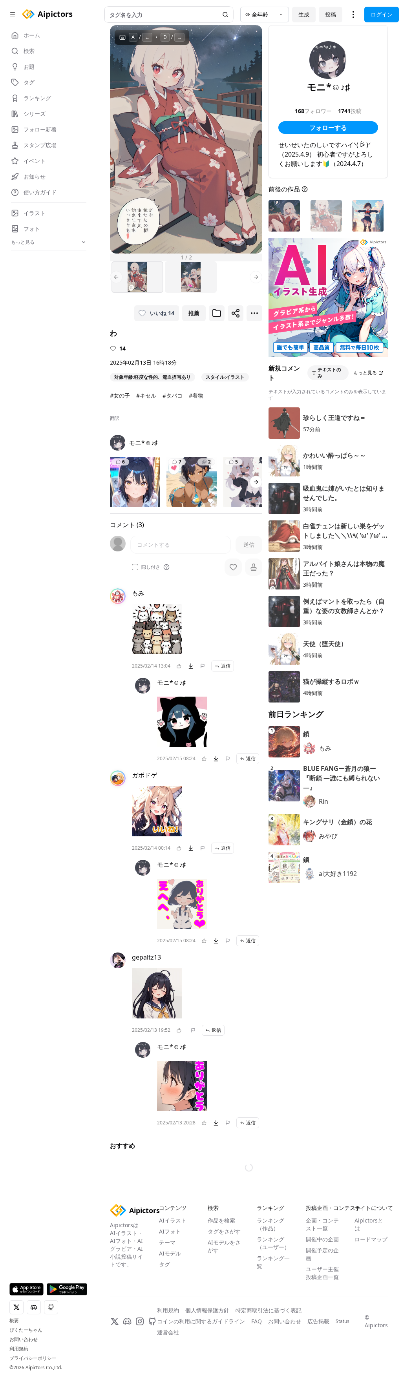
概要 (14, 1320)
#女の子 (120, 395)
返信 (225, 665)
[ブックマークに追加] (217, 313)
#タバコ (173, 395)
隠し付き (150, 567)
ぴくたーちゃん (25, 1330)
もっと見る (365, 372)
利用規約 (18, 1349)
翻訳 (114, 418)
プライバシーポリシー (33, 1358)
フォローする (328, 127)
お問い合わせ (23, 1339)
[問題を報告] (202, 666)
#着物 (196, 395)
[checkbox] (135, 567)
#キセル (146, 395)
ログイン (382, 14)
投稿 (330, 14)
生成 (303, 14)
